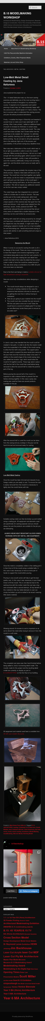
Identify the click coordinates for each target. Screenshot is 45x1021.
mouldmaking (7, 834)
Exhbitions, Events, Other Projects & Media (17, 58)
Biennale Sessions (30, 934)
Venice (15, 986)
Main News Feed (15, 825)
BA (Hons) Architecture (13, 933)
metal (10, 831)
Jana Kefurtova (29, 829)
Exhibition (26, 944)
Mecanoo (22, 960)
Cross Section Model (16, 937)
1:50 (7, 917)
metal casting (16, 831)
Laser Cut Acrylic (12, 952)
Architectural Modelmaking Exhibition (21, 923)
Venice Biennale (26, 986)
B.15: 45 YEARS (12, 930)
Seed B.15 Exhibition (22, 980)
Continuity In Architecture (27, 827)
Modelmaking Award (14, 965)
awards (7, 926)
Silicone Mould (17, 834)
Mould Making (33, 831)
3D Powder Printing (11, 920)
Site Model (21, 983)
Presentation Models (11, 977)
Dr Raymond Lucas (12, 944)
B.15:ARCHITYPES (10, 673)
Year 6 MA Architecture (21, 998)
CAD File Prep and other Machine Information (18, 53)
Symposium (7, 987)
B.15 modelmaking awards (22, 927)
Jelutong (6, 948)
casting (15, 827)
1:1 (4, 917)
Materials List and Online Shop (13, 62)
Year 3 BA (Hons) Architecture (19, 990)
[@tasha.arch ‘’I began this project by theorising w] (22, 868)
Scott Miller (28, 976)
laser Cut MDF (30, 952)
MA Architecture (29, 956)
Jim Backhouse (21, 948)
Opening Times (11, 972)
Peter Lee (24, 972)
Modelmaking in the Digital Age (17, 968)
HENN (34, 944)
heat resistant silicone (16, 829)
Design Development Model (14, 941)
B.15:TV (27, 930)
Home (6, 48)
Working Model (28, 834)
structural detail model (32, 983)
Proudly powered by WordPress (22, 1016)
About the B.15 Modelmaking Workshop (23, 48)
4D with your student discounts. (14, 734)
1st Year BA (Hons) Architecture (22, 917)
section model (8, 980)
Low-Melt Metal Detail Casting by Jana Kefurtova (15, 80)
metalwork (25, 831)
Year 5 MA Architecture (14, 993)
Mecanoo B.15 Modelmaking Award (17, 962)
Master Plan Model (10, 959)
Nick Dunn (34, 969)
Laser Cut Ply (11, 956)
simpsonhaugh (10, 983)
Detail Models (31, 941)
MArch (23, 825)
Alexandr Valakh (24, 920)
